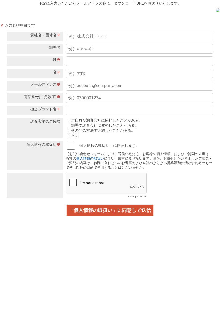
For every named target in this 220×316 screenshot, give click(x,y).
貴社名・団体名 (43, 35)
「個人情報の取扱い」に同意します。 (108, 145)
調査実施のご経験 (45, 121)
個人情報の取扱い (42, 144)
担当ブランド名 (43, 109)
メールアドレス (43, 84)
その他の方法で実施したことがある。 (103, 130)
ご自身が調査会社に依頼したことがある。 (106, 120)
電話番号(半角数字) (40, 97)
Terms (142, 196)
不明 (75, 135)
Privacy (132, 196)
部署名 (54, 47)
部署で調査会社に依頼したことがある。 (105, 125)
